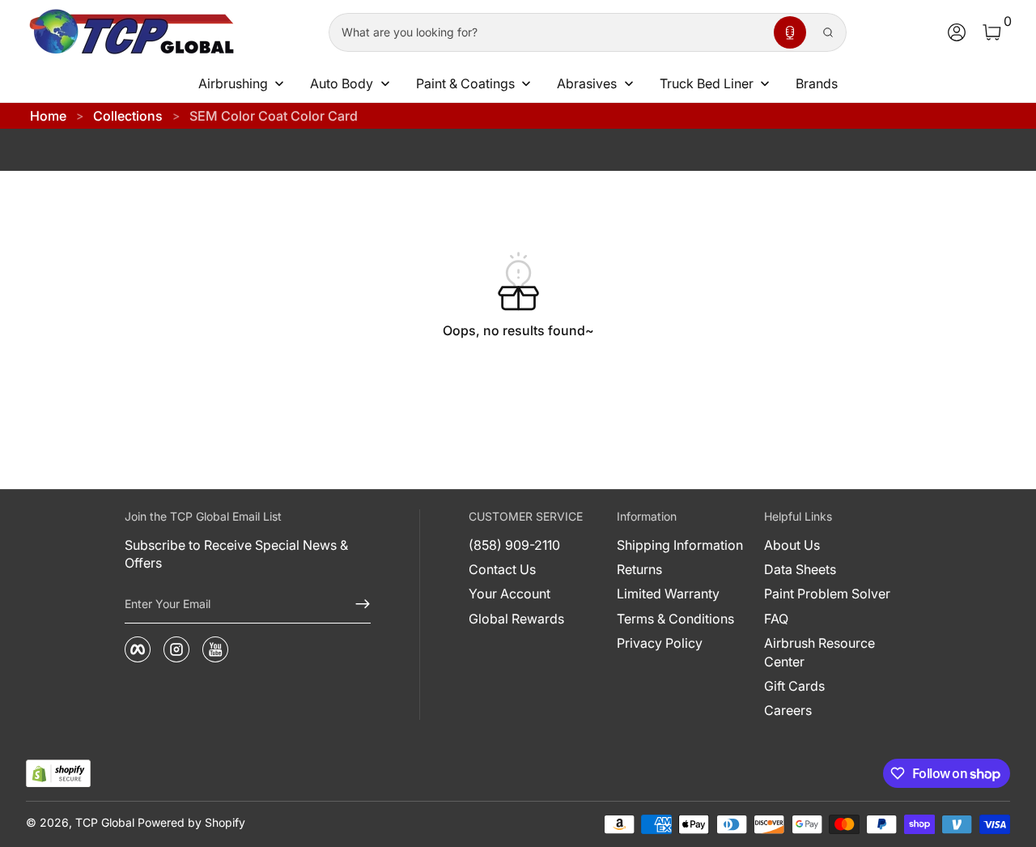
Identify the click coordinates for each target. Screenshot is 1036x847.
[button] (790, 32)
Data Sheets (800, 569)
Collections (128, 116)
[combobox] (548, 32)
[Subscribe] (356, 604)
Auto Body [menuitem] (341, 83)
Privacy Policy (660, 643)
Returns (639, 569)
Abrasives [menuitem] (587, 83)
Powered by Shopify (191, 822)
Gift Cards (794, 686)
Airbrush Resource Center (819, 652)
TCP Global (104, 822)
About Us (792, 545)
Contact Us (502, 569)
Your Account (509, 593)
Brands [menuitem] (817, 83)
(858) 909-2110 (514, 545)
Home (48, 116)
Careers (788, 710)
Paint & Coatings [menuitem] (465, 83)
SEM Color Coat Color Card (273, 116)
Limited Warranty (668, 593)
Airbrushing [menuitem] (233, 83)
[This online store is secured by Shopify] (58, 774)
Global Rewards (516, 619)
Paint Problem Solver (827, 593)
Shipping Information (680, 545)
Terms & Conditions (675, 619)
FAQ (776, 619)
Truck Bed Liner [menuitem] (707, 83)
